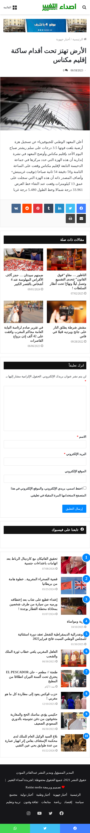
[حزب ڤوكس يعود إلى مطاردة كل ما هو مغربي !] (73, 700)
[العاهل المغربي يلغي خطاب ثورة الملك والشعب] (73, 658)
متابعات (46, 802)
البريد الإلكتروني (75, 454)
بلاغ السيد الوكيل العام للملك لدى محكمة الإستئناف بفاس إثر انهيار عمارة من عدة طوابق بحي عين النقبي (31, 741)
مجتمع (13, 794)
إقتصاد (68, 802)
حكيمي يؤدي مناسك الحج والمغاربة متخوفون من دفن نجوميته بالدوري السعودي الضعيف (33, 719)
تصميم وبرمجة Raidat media (43, 787)
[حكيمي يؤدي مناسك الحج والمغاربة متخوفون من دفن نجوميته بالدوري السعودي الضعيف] (73, 721)
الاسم (81, 436)
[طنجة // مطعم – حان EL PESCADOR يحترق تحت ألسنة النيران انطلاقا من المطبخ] (73, 678)
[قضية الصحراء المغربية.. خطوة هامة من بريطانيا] (73, 585)
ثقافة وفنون (31, 802)
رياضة (57, 802)
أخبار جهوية (63, 39)
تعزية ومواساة (76, 621)
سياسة (79, 802)
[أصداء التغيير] (60, 7)
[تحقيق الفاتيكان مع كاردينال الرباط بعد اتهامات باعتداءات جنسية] (73, 565)
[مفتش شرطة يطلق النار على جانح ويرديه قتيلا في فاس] (66, 312)
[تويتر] (70, 208)
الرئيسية (78, 39)
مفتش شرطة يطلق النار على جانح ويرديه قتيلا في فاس (69, 332)
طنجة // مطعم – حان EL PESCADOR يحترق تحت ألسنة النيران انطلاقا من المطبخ (31, 676)
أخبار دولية (26, 794)
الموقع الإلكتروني (75, 471)
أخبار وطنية (43, 794)
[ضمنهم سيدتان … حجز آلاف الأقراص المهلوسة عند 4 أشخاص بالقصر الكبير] (23, 259)
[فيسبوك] (81, 208)
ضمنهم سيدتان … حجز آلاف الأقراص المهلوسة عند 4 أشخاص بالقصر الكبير (24, 280)
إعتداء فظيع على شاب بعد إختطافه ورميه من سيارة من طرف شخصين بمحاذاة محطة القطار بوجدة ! (33, 604)
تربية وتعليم (13, 802)
